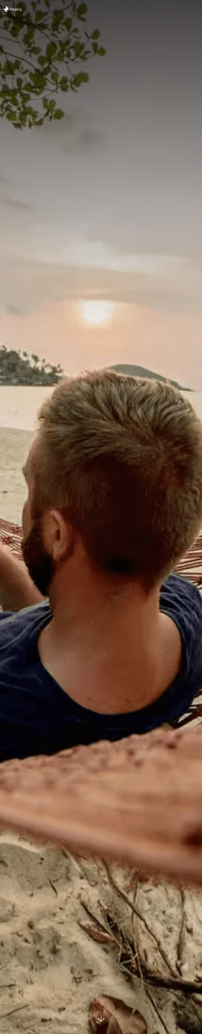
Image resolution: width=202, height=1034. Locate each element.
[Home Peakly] (21, 9)
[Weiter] (101, 1018)
